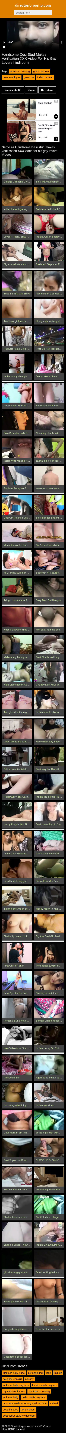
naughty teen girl (12, 1378)
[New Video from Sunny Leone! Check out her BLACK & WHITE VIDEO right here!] (17, 1035)
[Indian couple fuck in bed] (49, 784)
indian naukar (45, 77)
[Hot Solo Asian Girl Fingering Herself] (17, 336)
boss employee (11, 77)
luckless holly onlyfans (16, 1385)
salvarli (54, 1403)
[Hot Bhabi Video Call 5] (17, 784)
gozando (29, 77)
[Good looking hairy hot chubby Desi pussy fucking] (49, 1259)
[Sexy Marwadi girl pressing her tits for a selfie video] (49, 169)
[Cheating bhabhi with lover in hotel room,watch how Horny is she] (49, 420)
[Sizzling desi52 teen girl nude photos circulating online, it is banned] (49, 980)
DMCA (11, 1429)
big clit (58, 1372)
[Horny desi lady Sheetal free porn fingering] (49, 729)
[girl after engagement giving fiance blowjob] (17, 1259)
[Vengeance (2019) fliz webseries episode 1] (49, 953)
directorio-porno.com (33, 5)
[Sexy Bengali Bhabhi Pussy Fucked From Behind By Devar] (49, 505)
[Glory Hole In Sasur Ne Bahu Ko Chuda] (49, 363)
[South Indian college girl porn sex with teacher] (49, 1204)
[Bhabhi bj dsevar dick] (17, 923)
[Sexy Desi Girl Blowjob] (49, 587)
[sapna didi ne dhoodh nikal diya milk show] (49, 448)
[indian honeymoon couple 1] (17, 896)
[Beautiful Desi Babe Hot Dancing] (49, 393)
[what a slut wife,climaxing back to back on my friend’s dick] (17, 617)
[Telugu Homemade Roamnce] (17, 587)
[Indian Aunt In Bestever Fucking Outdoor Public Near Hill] (49, 224)
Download (47, 90)
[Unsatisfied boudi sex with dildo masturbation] (17, 1344)
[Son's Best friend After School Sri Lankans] (49, 532)
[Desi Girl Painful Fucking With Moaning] (17, 505)
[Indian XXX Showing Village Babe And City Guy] (17, 841)
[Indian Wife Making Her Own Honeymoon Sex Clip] (17, 448)
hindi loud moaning (39, 1391)
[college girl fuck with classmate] (49, 1120)
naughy (29, 1378)
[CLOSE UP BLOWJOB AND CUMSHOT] (49, 1147)
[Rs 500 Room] (17, 1065)
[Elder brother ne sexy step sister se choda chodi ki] (49, 1316)
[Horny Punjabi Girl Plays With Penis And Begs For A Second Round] (17, 811)
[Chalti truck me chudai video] (49, 841)
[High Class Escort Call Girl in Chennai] (17, 672)
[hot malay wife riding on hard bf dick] (17, 1092)
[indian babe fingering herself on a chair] (17, 196)
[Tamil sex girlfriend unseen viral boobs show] (17, 308)
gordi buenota (41, 71)
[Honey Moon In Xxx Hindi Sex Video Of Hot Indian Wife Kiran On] (49, 896)
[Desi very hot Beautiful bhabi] (49, 756)
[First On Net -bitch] (17, 953)
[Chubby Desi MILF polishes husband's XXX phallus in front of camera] (49, 672)
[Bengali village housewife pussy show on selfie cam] (49, 1008)
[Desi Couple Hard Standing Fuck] (17, 393)
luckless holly (10, 1397)
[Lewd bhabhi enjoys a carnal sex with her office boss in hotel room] (17, 868)
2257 (4, 1429)
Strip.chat (42, 115)
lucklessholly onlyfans (44, 1385)
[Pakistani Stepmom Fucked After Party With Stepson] (49, 251)
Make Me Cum (45, 103)
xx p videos (28, 1409)
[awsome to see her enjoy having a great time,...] (49, 475)
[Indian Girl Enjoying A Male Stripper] (49, 1232)
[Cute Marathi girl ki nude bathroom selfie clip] (17, 1120)
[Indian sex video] (49, 1092)
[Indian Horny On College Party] (49, 1035)
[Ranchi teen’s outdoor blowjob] (49, 281)
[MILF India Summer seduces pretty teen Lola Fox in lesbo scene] (17, 560)
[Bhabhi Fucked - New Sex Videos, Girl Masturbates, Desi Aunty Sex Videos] (17, 1232)
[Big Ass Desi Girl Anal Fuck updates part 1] (49, 923)
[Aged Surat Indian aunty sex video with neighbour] (49, 1065)
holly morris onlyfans (34, 1397)
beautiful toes (10, 1409)
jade (48, 1372)
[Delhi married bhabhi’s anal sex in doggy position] (49, 196)
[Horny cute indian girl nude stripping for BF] (49, 308)
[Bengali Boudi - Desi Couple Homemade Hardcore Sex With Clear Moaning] (49, 868)
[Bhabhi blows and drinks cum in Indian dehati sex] (17, 1204)
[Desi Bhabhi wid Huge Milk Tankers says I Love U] (49, 644)
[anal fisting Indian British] (49, 1177)
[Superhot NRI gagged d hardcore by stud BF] (49, 560)
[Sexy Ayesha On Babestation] (17, 980)
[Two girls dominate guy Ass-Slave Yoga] (17, 699)
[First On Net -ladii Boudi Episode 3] (49, 336)
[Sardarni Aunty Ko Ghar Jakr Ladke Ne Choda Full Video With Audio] (17, 475)
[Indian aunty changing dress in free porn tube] (17, 363)
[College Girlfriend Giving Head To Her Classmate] (17, 169)
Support (20, 1429)
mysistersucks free (14, 1391)
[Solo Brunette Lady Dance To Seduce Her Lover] (17, 420)
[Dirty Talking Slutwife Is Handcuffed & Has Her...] (17, 729)
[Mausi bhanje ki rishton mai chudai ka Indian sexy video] (17, 532)
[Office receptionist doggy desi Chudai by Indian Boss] (17, 756)
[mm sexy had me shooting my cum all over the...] (49, 617)
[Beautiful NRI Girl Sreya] (17, 281)
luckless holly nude (14, 1372)
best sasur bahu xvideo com (19, 1415)
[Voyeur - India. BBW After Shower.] (17, 224)
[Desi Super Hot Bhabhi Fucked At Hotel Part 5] (17, 1147)
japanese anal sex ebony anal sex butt (25, 1403)
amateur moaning (20, 71)
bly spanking (35, 1372)
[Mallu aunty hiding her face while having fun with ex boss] (17, 644)
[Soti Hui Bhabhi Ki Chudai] (17, 1177)
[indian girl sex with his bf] (17, 1289)
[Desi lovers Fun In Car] (49, 811)
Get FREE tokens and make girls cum (46, 128)
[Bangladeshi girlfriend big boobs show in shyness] (17, 1316)
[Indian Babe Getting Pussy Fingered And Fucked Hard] (49, 1289)
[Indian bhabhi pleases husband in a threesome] (49, 699)
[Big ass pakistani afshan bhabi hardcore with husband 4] (17, 251)
